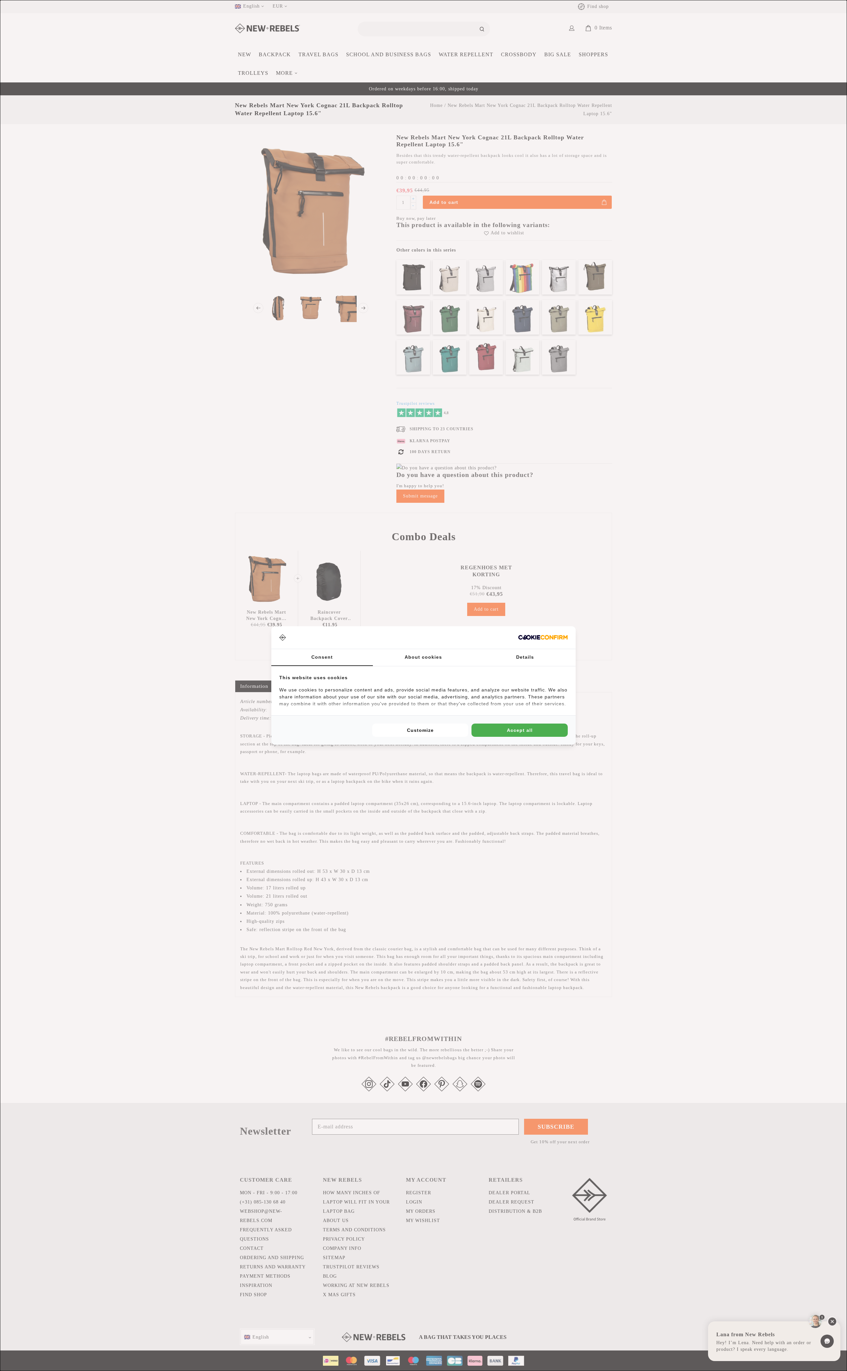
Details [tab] (525, 657)
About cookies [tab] (423, 657)
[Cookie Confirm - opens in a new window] (543, 637)
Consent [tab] (322, 657)
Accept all (520, 730)
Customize (420, 730)
